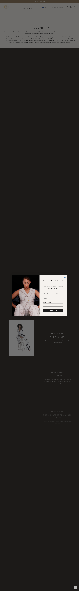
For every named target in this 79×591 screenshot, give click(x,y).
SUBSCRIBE (53, 310)
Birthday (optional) (47, 302)
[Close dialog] (65, 276)
